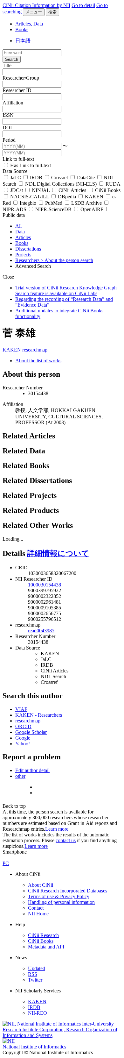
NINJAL (41, 190)
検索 (52, 12)
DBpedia (67, 196)
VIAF (21, 709)
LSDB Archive (86, 203)
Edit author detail (32, 770)
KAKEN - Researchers (38, 715)
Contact (36, 908)
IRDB (36, 177)
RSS (32, 974)
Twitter (35, 980)
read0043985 (41, 630)
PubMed (54, 203)
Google (22, 738)
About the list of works (38, 360)
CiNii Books (107, 190)
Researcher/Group (21, 78)
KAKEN (94, 196)
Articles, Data (29, 23)
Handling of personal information (61, 902)
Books (21, 29)
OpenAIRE (92, 209)
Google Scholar (31, 732)
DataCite (86, 177)
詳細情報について (58, 553)
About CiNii (40, 885)
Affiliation (13, 102)
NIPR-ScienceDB (53, 209)
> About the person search (67, 260)
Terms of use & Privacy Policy (58, 896)
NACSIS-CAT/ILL (29, 196)
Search (11, 59)
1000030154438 (44, 584)
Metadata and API (46, 946)
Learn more (56, 829)
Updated (36, 968)
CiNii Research (43, 935)
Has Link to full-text (30, 165)
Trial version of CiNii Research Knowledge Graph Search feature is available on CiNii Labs (66, 290)
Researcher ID (17, 90)
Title (7, 65)
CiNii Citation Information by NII (36, 5)
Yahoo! (22, 743)
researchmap (34, 349)
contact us (66, 840)
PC (6, 863)
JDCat (16, 190)
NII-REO (37, 1013)
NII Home (38, 913)
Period (9, 140)
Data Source (15, 171)
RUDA (112, 184)
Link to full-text (18, 159)
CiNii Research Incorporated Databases (67, 890)
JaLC (15, 177)
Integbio (28, 203)
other (20, 776)
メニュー (33, 12)
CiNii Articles (72, 190)
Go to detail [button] (83, 5)
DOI (7, 127)
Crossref (59, 177)
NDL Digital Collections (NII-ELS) (61, 184)
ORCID (23, 726)
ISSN (8, 115)
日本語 (23, 40)
